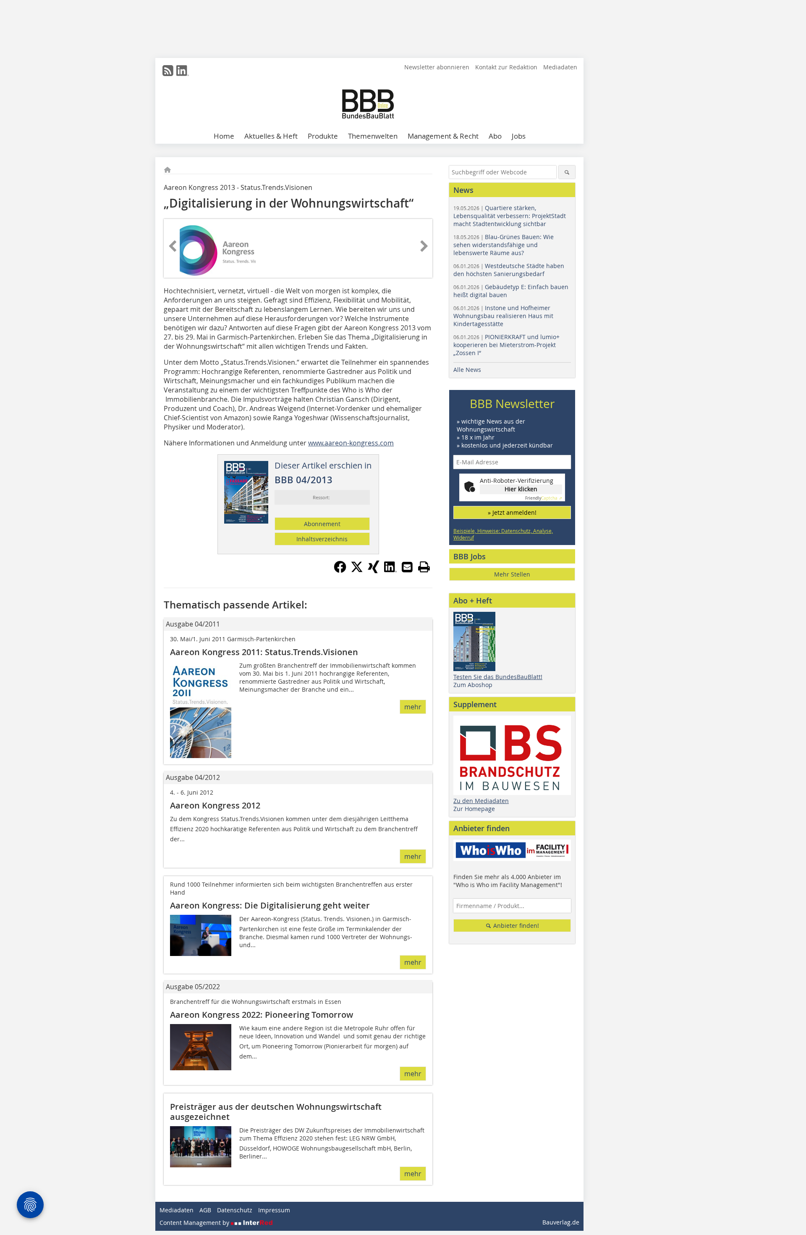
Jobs (519, 136)
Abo (495, 136)
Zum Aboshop (472, 685)
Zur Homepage (474, 809)
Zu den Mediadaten (481, 801)
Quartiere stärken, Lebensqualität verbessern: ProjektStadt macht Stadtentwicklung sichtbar (509, 216)
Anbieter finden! (515, 926)
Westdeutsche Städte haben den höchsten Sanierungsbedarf (508, 270)
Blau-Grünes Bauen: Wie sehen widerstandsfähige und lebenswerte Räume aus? (503, 245)
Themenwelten (373, 136)
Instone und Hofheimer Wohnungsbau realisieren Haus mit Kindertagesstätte (503, 316)
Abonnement (322, 524)
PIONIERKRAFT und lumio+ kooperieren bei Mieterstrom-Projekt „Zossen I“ (506, 345)
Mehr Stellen (512, 574)
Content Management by (195, 1223)
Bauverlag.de (560, 1222)
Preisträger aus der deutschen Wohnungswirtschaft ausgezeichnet (276, 1111)
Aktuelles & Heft (271, 136)
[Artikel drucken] (424, 566)
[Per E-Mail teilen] (407, 566)
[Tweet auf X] (356, 570)
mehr (412, 706)
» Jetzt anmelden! (512, 512)
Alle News (467, 370)
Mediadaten (560, 67)
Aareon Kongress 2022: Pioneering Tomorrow (261, 1014)
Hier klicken (521, 489)
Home (224, 136)
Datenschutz (234, 1210)
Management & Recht (443, 136)
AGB (205, 1210)
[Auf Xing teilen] (373, 570)
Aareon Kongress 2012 (215, 805)
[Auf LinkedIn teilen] (390, 570)
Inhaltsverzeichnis (322, 539)
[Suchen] (567, 172)
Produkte (323, 136)
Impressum (274, 1210)
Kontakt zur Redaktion (506, 67)
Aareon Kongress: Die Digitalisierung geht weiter (270, 905)
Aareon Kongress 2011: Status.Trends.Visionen (265, 652)
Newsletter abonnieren (436, 67)
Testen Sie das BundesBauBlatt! (497, 677)
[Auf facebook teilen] (340, 570)
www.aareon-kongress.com (351, 443)
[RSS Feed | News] (168, 70)
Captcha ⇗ (543, 498)
